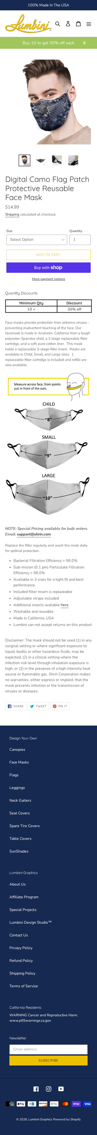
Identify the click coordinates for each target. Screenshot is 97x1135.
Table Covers (20, 838)
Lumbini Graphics (40, 1119)
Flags (14, 775)
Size (9, 231)
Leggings (17, 787)
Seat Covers (19, 813)
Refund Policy (21, 960)
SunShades (18, 851)
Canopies (17, 749)
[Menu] (89, 23)
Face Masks (19, 762)
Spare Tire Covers (24, 826)
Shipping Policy (22, 973)
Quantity (75, 231)
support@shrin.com (34, 534)
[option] (24, 160)
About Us (17, 884)
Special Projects (22, 909)
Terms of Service (23, 986)
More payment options (48, 279)
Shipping (12, 214)
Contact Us (18, 935)
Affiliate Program (24, 897)
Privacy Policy (20, 948)
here (65, 605)
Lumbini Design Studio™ (30, 922)
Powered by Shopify (67, 1119)
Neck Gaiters (20, 800)
